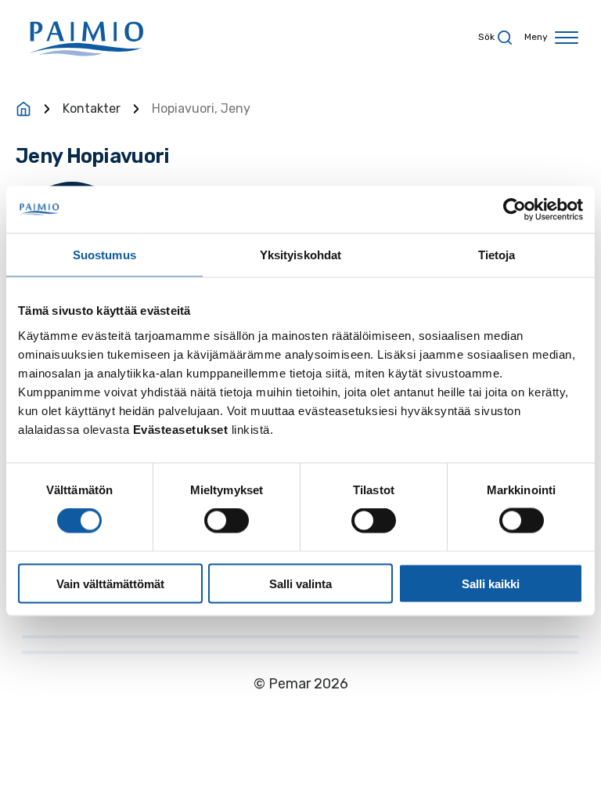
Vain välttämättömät (110, 583)
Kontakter (92, 108)
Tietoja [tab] (497, 255)
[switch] (226, 520)
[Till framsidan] (23, 109)
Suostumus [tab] (104, 255)
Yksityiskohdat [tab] (300, 255)
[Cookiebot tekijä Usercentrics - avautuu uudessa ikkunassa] (514, 210)
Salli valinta (300, 583)
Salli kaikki (491, 583)
